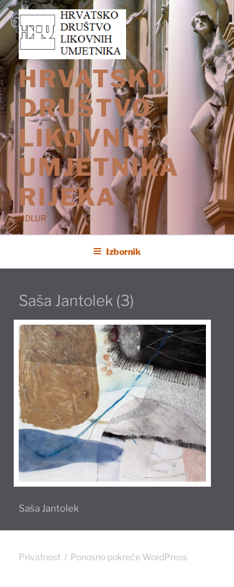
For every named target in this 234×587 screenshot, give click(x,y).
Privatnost (40, 556)
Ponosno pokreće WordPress (129, 556)
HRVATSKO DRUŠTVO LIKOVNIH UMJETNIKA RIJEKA (99, 137)
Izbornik (123, 251)
